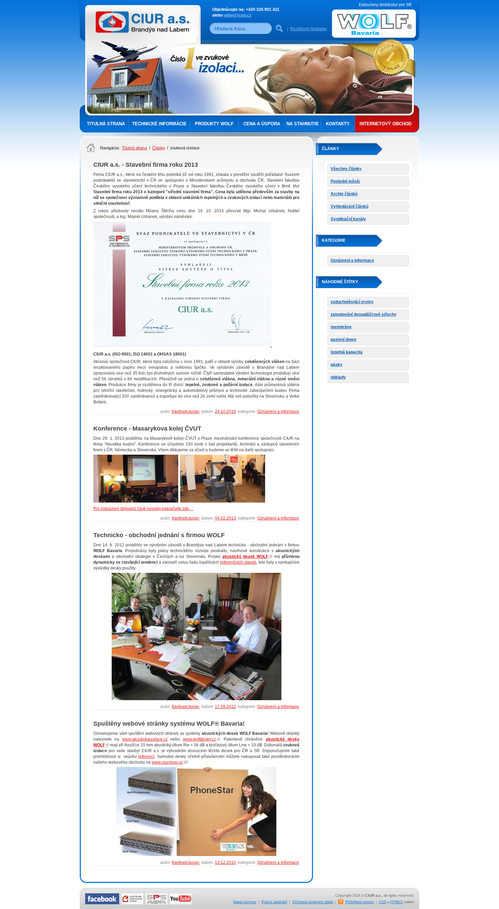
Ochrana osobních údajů (312, 902)
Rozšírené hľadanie (308, 28)
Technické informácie (159, 123)
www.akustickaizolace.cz (145, 739)
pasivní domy (343, 339)
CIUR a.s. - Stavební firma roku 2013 (145, 164)
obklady (338, 377)
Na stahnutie (303, 123)
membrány (341, 327)
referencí (146, 756)
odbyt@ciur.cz (237, 15)
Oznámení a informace (278, 411)
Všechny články (346, 168)
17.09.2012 (225, 706)
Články (158, 148)
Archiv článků (344, 194)
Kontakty (338, 123)
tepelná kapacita (347, 352)
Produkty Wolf (214, 123)
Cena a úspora (261, 123)
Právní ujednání (274, 902)
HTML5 (396, 902)
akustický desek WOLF (245, 556)
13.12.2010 (225, 862)
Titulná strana (106, 123)
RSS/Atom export (359, 902)
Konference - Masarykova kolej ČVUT (147, 428)
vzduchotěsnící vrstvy (352, 301)
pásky (337, 364)
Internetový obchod (385, 123)
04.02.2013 (225, 518)
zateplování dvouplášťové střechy (363, 314)
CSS (382, 902)
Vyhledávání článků (349, 206)
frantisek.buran (185, 411)
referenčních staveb (238, 562)
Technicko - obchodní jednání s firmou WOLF (159, 535)
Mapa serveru (244, 902)
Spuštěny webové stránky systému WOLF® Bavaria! (169, 723)
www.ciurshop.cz (167, 762)
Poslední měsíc (345, 181)
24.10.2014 (225, 411)
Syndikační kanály (348, 219)
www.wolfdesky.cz (199, 739)
